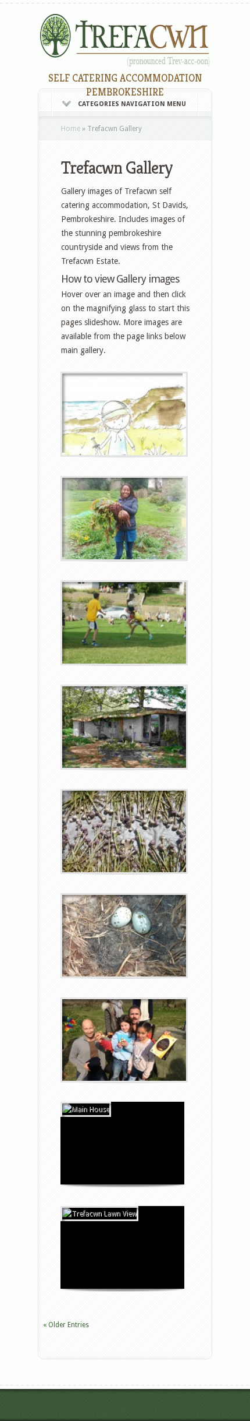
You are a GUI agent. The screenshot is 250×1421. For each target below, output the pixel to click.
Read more (152, 413)
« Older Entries (66, 1325)
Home (70, 129)
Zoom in (96, 413)
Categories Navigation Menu (132, 104)
